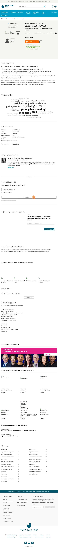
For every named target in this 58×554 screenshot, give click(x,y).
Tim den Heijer (39, 23)
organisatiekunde (33, 452)
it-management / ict (6, 469)
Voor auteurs (6, 515)
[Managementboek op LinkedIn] (25, 543)
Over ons (5, 499)
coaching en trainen (6, 454)
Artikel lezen (49, 229)
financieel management (7, 461)
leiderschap (4, 474)
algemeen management (7, 452)
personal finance (33, 454)
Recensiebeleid (7, 518)
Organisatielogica (44, 414)
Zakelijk (19, 496)
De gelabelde (4, 414)
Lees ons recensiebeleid (6, 192)
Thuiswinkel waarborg (11, 535)
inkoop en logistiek (6, 464)
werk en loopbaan (33, 474)
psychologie (32, 464)
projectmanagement (34, 461)
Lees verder (10, 167)
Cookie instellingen (11, 537)
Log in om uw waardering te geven (8, 200)
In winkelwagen (32, 41)
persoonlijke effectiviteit (35, 459)
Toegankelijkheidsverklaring (25, 537)
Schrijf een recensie (8, 189)
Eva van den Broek (30, 23)
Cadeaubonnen (21, 505)
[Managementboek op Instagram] (32, 543)
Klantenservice (7, 496)
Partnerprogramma (8, 521)
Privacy (41, 535)
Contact (5, 502)
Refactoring (23, 391)
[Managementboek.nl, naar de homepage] (7, 8)
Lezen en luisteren (8, 512)
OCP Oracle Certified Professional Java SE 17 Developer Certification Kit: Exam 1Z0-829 (29, 416)
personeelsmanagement (35, 456)
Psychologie (12, 18)
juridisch (3, 471)
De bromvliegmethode (31, 280)
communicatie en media (7, 456)
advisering (4, 449)
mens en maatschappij (7, 479)
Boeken (6, 18)
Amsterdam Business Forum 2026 (15, 351)
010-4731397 (54, 12)
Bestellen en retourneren (6, 509)
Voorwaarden (6, 505)
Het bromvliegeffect (21, 18)
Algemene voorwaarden (25, 535)
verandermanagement (35, 471)
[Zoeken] (44, 6)
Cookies (48, 535)
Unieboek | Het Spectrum (19, 137)
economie (4, 459)
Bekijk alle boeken (5, 288)
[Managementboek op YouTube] (29, 543)
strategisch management (35, 469)
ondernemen (32, 449)
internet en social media (7, 466)
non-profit (4, 481)
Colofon (35, 535)
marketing (4, 476)
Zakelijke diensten (22, 499)
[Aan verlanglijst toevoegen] (40, 41)
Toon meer (28, 177)
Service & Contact (39, 537)
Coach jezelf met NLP (45, 391)
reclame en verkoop (34, 466)
